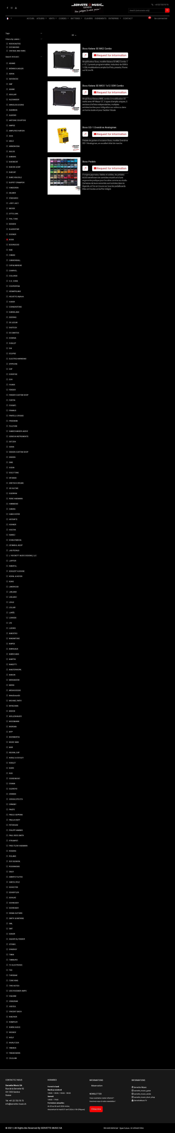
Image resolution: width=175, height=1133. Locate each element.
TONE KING (13, 981)
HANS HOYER (14, 514)
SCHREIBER (14, 908)
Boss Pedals (89, 161)
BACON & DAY (15, 167)
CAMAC (12, 255)
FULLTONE (13, 426)
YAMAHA (12, 1048)
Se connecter (160, 18)
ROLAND (12, 856)
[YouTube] (16, 8)
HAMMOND (13, 504)
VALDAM (12, 996)
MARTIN (12, 659)
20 (73, 35)
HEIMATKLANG (15, 291)
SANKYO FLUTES (16, 877)
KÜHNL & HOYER (15, 576)
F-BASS (12, 385)
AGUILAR (12, 94)
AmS (11, 136)
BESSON (12, 224)
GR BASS (12, 478)
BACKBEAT (13, 162)
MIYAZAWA (13, 706)
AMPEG (12, 126)
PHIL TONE (13, 219)
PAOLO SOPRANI (16, 815)
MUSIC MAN (14, 742)
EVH (11, 379)
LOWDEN (12, 618)
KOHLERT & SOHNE (17, 571)
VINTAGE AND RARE (17, 51)
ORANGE (12, 794)
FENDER (12, 390)
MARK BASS (14, 654)
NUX (11, 773)
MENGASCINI (14, 680)
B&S (10, 250)
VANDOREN (14, 188)
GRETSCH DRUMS (16, 483)
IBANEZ (12, 535)
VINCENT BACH (15, 1012)
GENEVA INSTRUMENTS (18, 436)
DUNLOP (12, 343)
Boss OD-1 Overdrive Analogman (99, 127)
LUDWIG (12, 628)
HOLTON (12, 530)
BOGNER (12, 234)
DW (10, 348)
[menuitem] (31, 18)
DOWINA (12, 338)
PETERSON (13, 825)
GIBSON (12, 457)
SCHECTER (13, 887)
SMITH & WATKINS (16, 918)
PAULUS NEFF (14, 820)
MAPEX (12, 644)
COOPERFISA (14, 286)
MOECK (12, 711)
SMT (11, 929)
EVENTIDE (13, 374)
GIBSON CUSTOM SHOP (18, 452)
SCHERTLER (14, 892)
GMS (11, 462)
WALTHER (13, 1017)
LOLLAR (12, 607)
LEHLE (11, 602)
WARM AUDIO (14, 1027)
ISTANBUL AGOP (16, 545)
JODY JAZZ (14, 203)
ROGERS (12, 851)
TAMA (11, 955)
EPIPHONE (13, 364)
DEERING (12, 317)
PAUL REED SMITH (16, 835)
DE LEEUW (13, 322)
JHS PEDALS (14, 550)
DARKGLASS (14, 312)
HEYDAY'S (13, 519)
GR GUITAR (13, 488)
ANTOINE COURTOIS (17, 120)
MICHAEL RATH (15, 701)
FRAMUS (12, 411)
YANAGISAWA (14, 1053)
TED (10, 970)
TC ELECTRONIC (15, 965)
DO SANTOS (14, 333)
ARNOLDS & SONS (16, 105)
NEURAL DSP (14, 753)
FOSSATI (12, 405)
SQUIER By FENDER (17, 939)
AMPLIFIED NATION (17, 131)
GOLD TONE (14, 473)
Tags (8, 33)
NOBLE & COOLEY (16, 758)
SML (11, 924)
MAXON (12, 675)
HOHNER (12, 525)
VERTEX (12, 1006)
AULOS (12, 151)
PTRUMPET (13, 841)
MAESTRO (13, 633)
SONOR (12, 934)
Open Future (124, 1128)
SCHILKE (12, 898)
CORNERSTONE (15, 307)
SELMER (12, 193)
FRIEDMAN (13, 421)
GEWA (11, 447)
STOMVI (12, 944)
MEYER (12, 208)
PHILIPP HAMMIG (16, 830)
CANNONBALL (15, 260)
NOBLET (12, 763)
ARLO (11, 141)
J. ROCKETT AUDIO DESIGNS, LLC (22, 556)
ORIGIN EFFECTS (16, 799)
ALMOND (12, 115)
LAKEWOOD (14, 587)
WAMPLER (13, 1022)
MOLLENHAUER (15, 716)
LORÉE (12, 613)
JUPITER (12, 561)
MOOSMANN (14, 721)
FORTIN (12, 400)
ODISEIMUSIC (14, 778)
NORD (11, 768)
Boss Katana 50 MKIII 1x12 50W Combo (103, 85)
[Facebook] (7, 8)
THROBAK (13, 975)
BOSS (11, 240)
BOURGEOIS (14, 245)
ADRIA (11, 74)
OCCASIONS (14, 47)
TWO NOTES (14, 986)
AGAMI (12, 89)
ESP (10, 369)
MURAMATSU (14, 737)
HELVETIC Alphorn (16, 297)
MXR (11, 747)
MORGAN (13, 727)
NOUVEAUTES (15, 44)
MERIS (11, 685)
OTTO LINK (13, 214)
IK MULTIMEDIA (15, 540)
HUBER (12, 302)
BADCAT (12, 172)
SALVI (11, 872)
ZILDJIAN (13, 1058)
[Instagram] (12, 8)
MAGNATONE (14, 639)
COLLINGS (13, 276)
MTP (11, 732)
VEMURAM (13, 1001)
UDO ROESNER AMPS (18, 991)
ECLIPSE (12, 354)
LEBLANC (13, 597)
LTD (10, 623)
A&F (10, 84)
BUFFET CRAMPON (16, 183)
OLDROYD (13, 789)
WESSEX (12, 1032)
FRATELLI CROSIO (16, 416)
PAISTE (12, 810)
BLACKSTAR (14, 229)
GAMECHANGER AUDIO (18, 431)
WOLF (11, 1038)
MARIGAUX (13, 649)
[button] (85, 55)
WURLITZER (14, 1043)
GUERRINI (13, 493)
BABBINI (12, 157)
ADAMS (12, 63)
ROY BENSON (14, 861)
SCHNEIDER (14, 903)
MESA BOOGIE (15, 690)
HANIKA (12, 509)
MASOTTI (13, 664)
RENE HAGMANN (16, 499)
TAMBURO (13, 960)
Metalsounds (14, 696)
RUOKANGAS (14, 867)
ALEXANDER (14, 100)
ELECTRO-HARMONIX (18, 359)
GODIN (11, 468)
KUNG (11, 582)
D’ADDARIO (13, 198)
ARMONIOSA (14, 146)
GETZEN (12, 442)
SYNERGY (13, 949)
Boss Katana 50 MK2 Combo (97, 48)
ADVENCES (13, 79)
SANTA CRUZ (14, 882)
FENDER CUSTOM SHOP (18, 395)
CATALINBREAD (15, 265)
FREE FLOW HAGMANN (18, 846)
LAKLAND (13, 592)
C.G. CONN (13, 281)
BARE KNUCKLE (15, 177)
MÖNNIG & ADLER (16, 69)
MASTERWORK (15, 670)
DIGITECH (13, 328)
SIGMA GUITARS (15, 913)
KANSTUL (13, 566)
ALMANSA (13, 110)
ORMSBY (12, 804)
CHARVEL (13, 271)
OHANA (12, 784)
